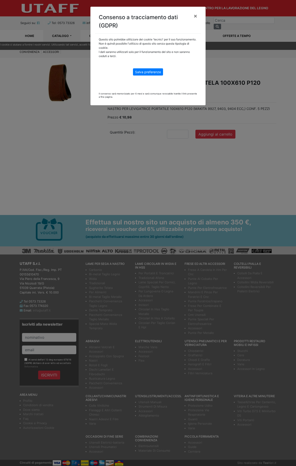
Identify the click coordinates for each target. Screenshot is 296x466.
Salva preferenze (148, 72)
